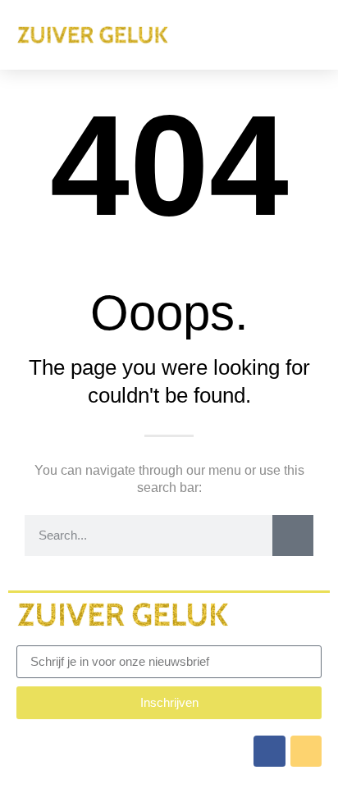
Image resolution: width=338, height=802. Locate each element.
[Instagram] (306, 751)
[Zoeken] (292, 535)
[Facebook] (269, 751)
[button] (306, 34)
